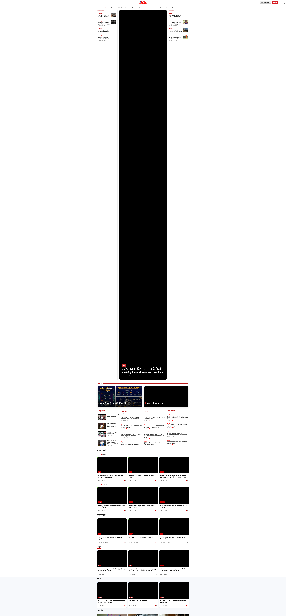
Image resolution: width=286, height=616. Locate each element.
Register (275, 2)
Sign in (281, 2)
